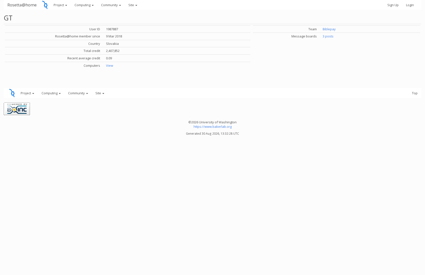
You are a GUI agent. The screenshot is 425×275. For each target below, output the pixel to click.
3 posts (328, 36)
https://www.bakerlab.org (213, 126)
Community (110, 5)
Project (59, 5)
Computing (83, 5)
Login (410, 5)
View (109, 65)
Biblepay (329, 29)
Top (415, 93)
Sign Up (393, 5)
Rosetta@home (22, 5)
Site (131, 5)
